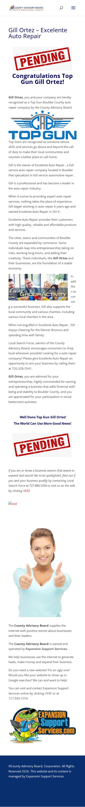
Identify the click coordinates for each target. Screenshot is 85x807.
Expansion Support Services (46, 649)
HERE (26, 491)
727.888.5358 (18, 698)
